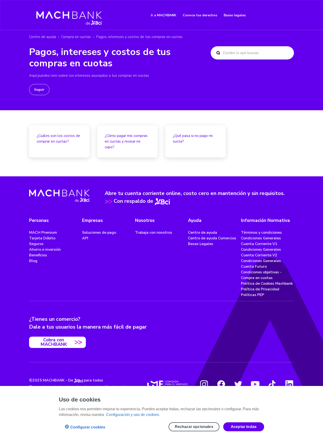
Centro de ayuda (42, 36)
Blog (33, 260)
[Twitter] (238, 384)
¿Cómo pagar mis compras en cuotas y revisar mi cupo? (126, 141)
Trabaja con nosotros (153, 232)
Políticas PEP (252, 294)
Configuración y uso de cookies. (133, 415)
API (85, 238)
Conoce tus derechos (200, 15)
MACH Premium (43, 232)
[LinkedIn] (289, 384)
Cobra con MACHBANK (53, 342)
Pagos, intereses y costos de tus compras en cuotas (139, 36)
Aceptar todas (244, 427)
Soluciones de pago (99, 232)
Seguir (39, 89)
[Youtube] (255, 384)
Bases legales (235, 15)
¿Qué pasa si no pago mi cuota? (193, 138)
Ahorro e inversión (45, 249)
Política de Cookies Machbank (267, 283)
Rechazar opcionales (194, 427)
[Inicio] (69, 15)
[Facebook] (221, 384)
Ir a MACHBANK (163, 15)
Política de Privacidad (260, 289)
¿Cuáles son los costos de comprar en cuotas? (58, 138)
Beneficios (38, 255)
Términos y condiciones (261, 232)
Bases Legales (200, 243)
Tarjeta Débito (42, 238)
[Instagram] (204, 384)
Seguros (36, 243)
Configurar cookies (85, 427)
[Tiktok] (272, 384)
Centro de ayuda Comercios (212, 238)
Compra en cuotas (76, 36)
